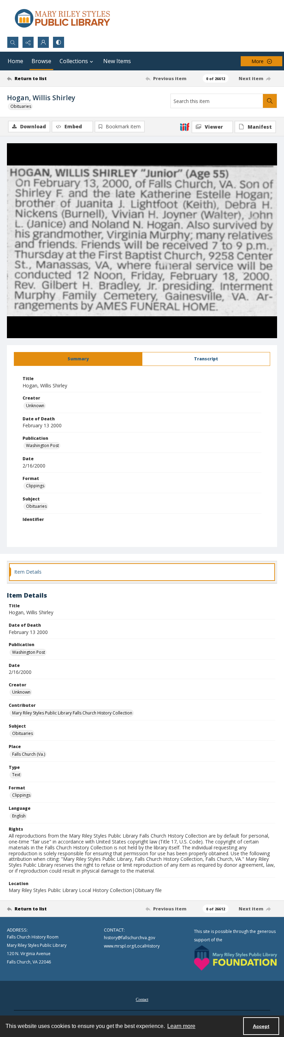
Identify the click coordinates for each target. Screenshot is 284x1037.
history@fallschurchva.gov (129, 938)
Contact (142, 999)
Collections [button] (74, 61)
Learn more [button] (181, 1026)
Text (16, 775)
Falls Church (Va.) (28, 754)
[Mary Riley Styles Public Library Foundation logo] (235, 958)
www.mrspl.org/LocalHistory (132, 946)
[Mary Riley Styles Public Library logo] (62, 18)
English (19, 816)
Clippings (35, 486)
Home (15, 61)
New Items (117, 61)
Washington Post (42, 445)
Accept (261, 1026)
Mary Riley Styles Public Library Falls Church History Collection (72, 713)
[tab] (78, 359)
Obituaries (20, 106)
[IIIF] (184, 126)
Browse (41, 61)
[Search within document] (270, 101)
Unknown (35, 406)
